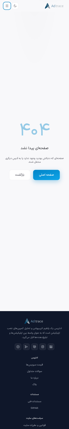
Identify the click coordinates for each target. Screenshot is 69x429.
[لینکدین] (51, 346)
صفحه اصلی (46, 175)
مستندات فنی (34, 401)
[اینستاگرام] (42, 346)
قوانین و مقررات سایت (35, 425)
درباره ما (34, 378)
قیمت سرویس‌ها (34, 365)
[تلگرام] (26, 346)
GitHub (34, 408)
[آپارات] (18, 346)
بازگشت (19, 175)
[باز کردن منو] (7, 6)
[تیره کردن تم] (15, 6)
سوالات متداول (34, 371)
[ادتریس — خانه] (55, 6)
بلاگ (34, 384)
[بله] (34, 346)
